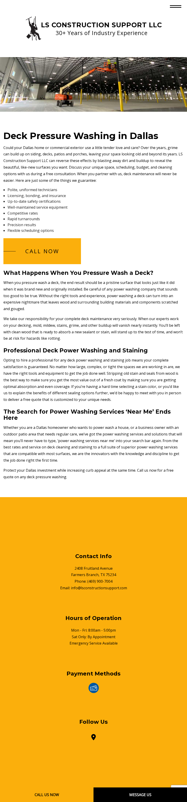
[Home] (33, 28)
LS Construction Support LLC (101, 25)
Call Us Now (47, 794)
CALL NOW (42, 251)
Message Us (140, 794)
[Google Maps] (93, 738)
